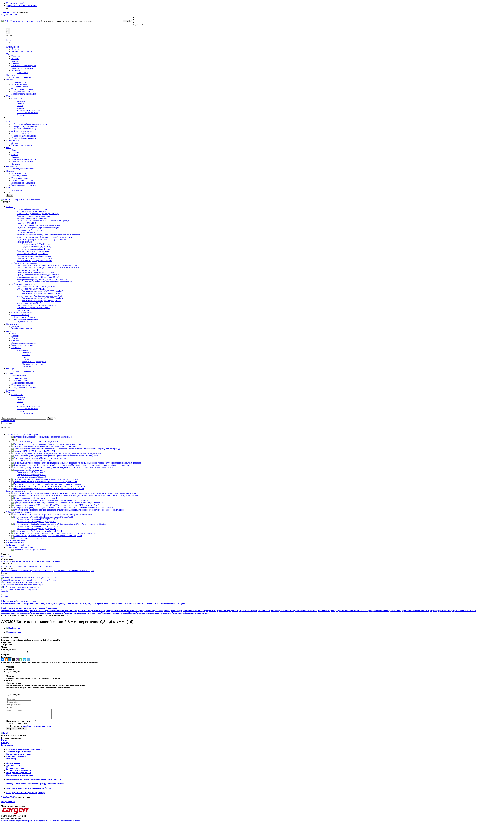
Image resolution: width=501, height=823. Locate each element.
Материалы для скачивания (23, 94)
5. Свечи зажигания (20, 133)
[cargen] (5, 733)
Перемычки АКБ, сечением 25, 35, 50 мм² (35, 272)
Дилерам (15, 49)
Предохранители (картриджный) (36, 246)
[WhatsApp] (20, 659)
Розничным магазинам (21, 51)
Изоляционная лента (26, 232)
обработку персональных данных (38, 726)
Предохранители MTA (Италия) (36, 244)
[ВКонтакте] (2, 659)
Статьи (14, 61)
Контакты (15, 70)
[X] (13, 659)
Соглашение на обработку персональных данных (24, 821)
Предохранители (25, 242)
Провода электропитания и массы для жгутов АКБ (39, 275)
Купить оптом (12, 47)
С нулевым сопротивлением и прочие (33, 307)
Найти (9, 195)
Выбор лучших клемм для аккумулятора (19, 589)
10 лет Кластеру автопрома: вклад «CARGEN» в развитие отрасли (30, 561)
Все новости (6, 556)
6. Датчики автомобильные (23, 136)
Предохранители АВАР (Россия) (36, 249)
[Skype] (24, 659)
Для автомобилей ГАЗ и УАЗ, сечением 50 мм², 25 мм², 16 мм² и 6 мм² (48, 268)
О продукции (12, 75)
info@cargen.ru (8, 801)
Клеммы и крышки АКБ (27, 270)
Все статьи (6, 575)
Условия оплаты (18, 82)
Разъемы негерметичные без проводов (34, 256)
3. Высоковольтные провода (24, 129)
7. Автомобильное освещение (24, 138)
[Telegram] (28, 659)
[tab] (250, 642)
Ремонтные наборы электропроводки (24, 749)
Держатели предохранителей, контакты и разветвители (41, 239)
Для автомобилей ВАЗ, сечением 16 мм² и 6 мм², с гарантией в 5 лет (47, 265)
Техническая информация (22, 89)
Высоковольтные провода (18, 754)
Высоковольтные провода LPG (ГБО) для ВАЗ (42, 291)
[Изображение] (13, 628)
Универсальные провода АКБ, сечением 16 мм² (38, 277)
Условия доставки (19, 84)
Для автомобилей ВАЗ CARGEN (32, 289)
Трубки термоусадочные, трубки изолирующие (38, 228)
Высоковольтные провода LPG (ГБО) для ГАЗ (42, 298)
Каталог (9, 40)
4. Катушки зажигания (21, 131)
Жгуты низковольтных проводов (31, 211)
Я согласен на (31, 726)
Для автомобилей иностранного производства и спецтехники (44, 282)
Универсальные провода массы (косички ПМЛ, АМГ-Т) (42, 279)
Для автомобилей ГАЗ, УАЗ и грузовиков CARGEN (40, 296)
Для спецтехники (24, 310)
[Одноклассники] (6, 659)
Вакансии (15, 56)
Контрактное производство (23, 65)
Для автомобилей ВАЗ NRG (29, 303)
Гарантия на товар (19, 87)
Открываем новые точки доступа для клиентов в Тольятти (27, 566)
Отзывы (15, 63)
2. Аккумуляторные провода (24, 126)
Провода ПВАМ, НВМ (27, 223)
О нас (8, 54)
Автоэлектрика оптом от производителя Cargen (22, 585)
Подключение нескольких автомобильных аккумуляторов (33, 779)
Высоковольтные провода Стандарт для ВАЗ (42, 293)
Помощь (10, 80)
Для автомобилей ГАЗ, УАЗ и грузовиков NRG (37, 305)
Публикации (7, 745)
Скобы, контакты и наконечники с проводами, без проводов (43, 221)
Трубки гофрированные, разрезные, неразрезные (38, 225)
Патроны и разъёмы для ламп (30, 230)
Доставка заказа (14, 765)
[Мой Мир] (9, 659)
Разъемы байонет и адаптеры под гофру (34, 258)
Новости (15, 58)
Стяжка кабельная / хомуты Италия (32, 253)
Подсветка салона (25, 322)
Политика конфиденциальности (65, 821)
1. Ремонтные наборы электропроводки (29, 124)
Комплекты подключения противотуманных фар (38, 214)
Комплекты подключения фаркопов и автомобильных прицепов (45, 237)
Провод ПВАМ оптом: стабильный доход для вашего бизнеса (28, 580)
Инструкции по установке (23, 91)
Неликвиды (11, 759)
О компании (16, 98)
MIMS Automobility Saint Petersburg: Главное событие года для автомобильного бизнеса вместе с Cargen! (47, 571)
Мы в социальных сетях (22, 68)
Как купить (11, 373)
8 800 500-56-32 (8, 12)
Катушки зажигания (16, 756)
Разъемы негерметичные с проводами (33, 216)
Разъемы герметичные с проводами (32, 218)
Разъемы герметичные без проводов (33, 251)
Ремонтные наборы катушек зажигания (34, 260)
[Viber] (17, 659)
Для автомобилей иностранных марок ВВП (36, 286)
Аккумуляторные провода (18, 752)
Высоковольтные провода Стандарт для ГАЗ (41, 300)
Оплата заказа (13, 763)
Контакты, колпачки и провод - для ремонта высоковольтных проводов (48, 235)
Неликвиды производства (23, 77)
